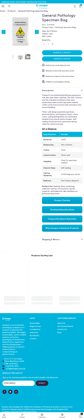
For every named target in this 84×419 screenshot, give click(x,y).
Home (2, 11)
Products (12, 11)
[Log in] (75, 6)
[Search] (9, 6)
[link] (14, 298)
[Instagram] (10, 392)
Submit (42, 383)
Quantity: (46, 40)
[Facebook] (4, 392)
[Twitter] (16, 392)
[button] (3, 32)
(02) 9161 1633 (40, 2)
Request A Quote (62, 59)
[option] (20, 32)
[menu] (3, 6)
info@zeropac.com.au (15, 368)
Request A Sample (62, 52)
